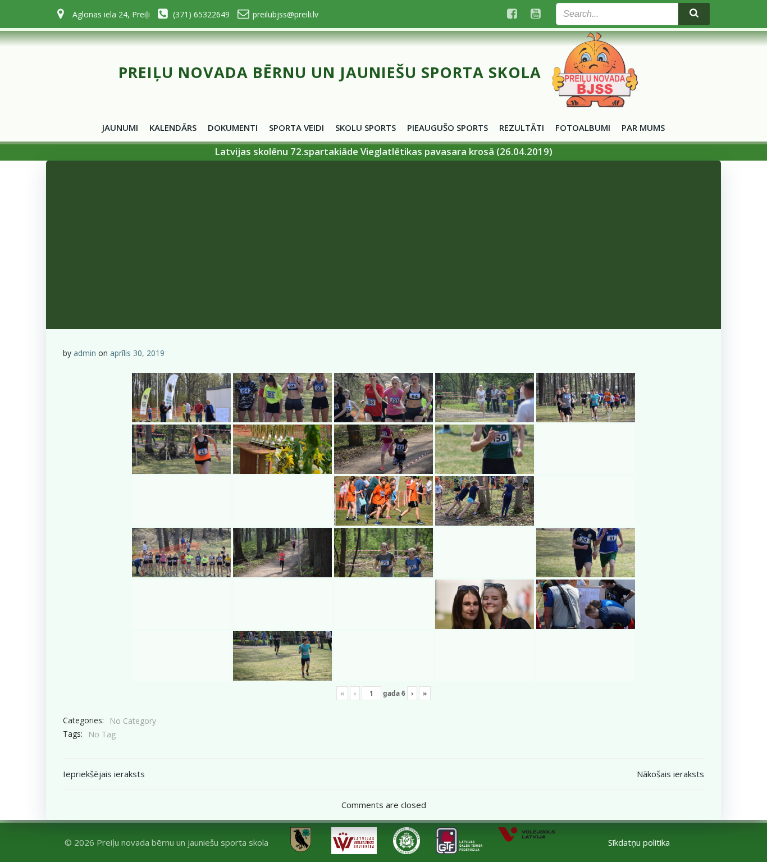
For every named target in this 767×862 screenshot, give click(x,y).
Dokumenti (233, 127)
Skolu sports (365, 127)
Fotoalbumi (582, 127)
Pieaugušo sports (447, 127)
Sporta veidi (296, 127)
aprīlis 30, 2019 (137, 353)
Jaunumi (120, 127)
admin (85, 353)
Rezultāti (521, 127)
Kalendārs (173, 127)
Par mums (643, 127)
